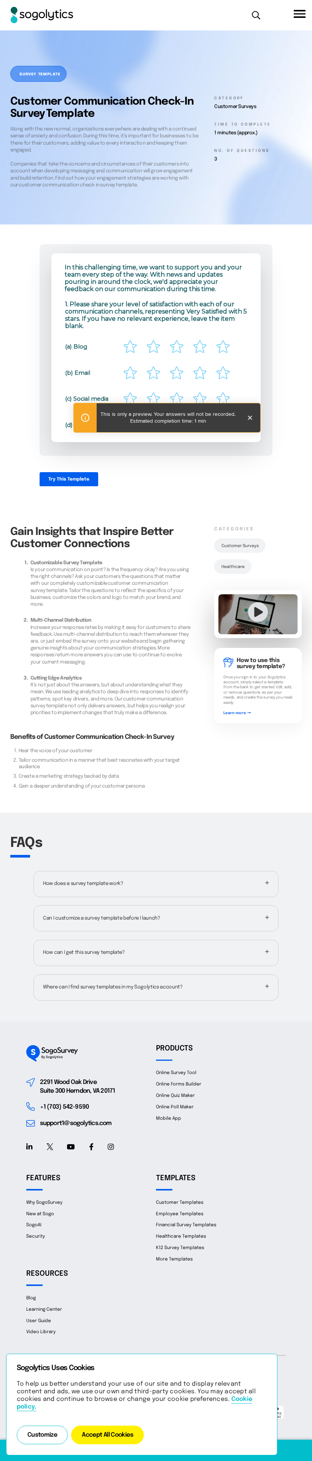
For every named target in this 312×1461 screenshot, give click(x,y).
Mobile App (168, 1118)
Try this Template (68, 479)
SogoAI (33, 1224)
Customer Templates (180, 1202)
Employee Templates (180, 1213)
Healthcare (233, 567)
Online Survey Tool (176, 1072)
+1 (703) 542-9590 (64, 1107)
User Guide (38, 1320)
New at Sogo (40, 1213)
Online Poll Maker (175, 1107)
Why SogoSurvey (44, 1202)
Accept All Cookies (107, 1435)
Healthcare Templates (181, 1236)
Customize (42, 1435)
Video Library (41, 1331)
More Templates (174, 1259)
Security (35, 1236)
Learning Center (44, 1309)
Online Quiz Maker (175, 1095)
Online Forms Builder (178, 1084)
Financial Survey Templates (186, 1224)
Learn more (235, 713)
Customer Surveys (240, 546)
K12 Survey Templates (180, 1247)
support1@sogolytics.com (76, 1123)
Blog (31, 1297)
